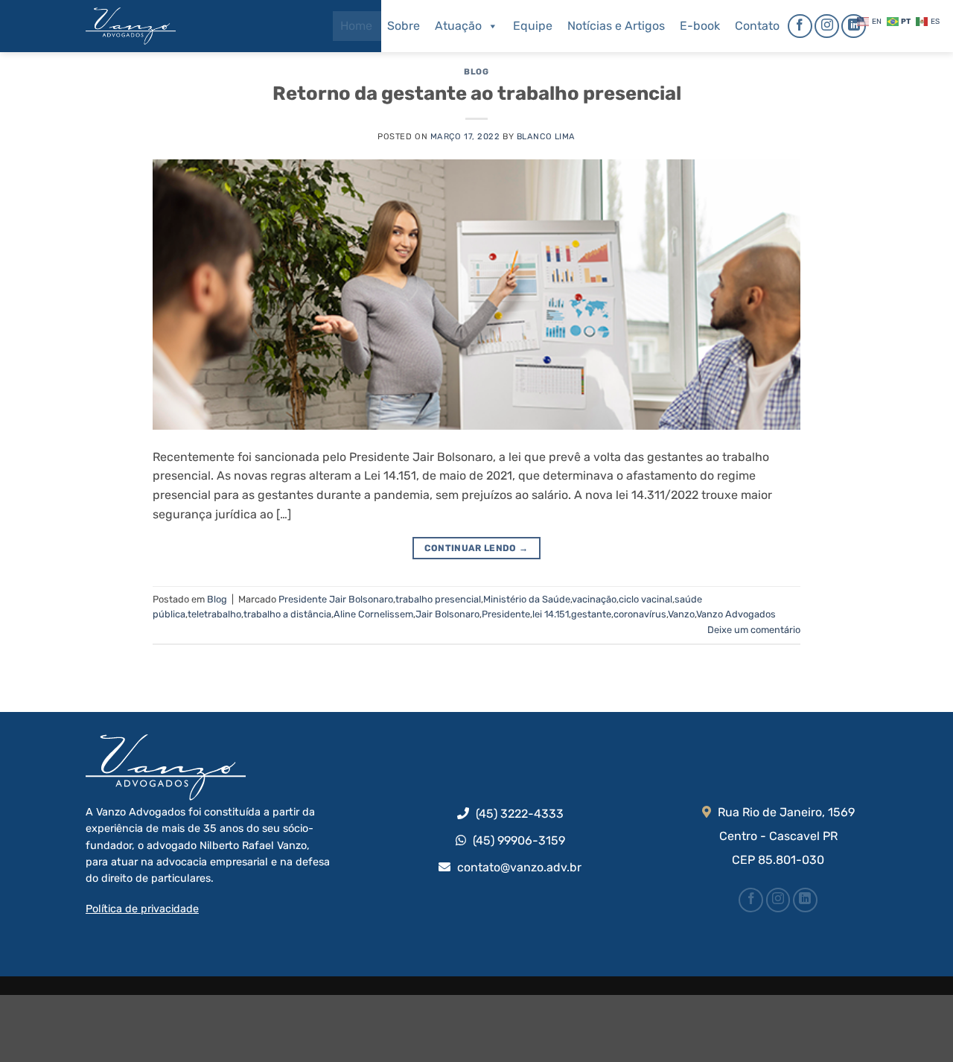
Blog (476, 72)
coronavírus (639, 614)
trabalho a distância (287, 614)
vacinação (594, 599)
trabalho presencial (438, 599)
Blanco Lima (546, 137)
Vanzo (681, 614)
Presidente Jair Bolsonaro (335, 599)
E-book (700, 26)
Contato (757, 26)
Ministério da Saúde (526, 599)
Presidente (506, 614)
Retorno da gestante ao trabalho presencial (476, 93)
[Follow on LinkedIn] (853, 26)
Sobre (403, 26)
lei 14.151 (550, 614)
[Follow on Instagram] (827, 26)
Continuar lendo (476, 548)
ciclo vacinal (645, 599)
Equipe (532, 26)
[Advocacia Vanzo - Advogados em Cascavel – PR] (160, 26)
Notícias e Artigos (616, 26)
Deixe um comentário (753, 629)
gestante (591, 614)
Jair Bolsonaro (447, 614)
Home (356, 26)
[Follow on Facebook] (800, 26)
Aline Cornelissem (373, 614)
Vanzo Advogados (736, 614)
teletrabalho (214, 614)
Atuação (458, 26)
